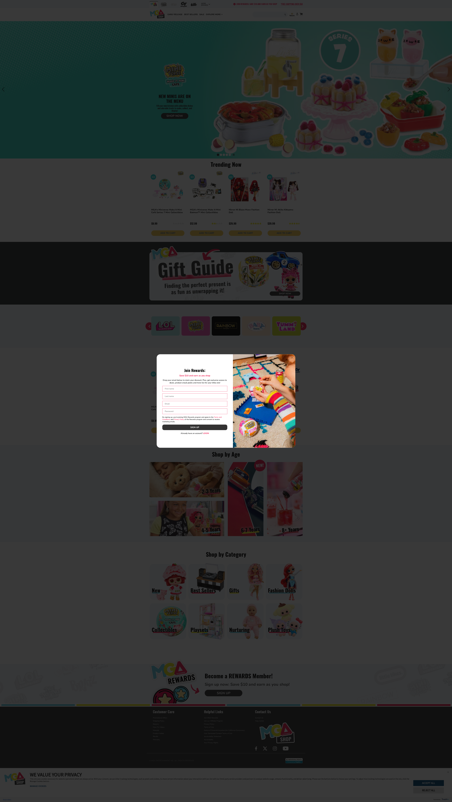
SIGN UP (194, 427)
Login (206, 433)
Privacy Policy (179, 419)
